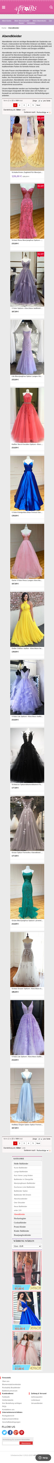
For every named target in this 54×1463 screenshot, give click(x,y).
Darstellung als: (10, 110)
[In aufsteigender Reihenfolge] (49, 112)
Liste (23, 110)
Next (38, 105)
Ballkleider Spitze (21, 1191)
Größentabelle (7, 1400)
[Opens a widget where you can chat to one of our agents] (43, 1458)
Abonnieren (26, 1443)
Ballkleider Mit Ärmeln (22, 1195)
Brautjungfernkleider (22, 1235)
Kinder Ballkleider (21, 1231)
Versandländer (37, 1403)
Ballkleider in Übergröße (23, 1179)
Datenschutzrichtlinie (10, 1419)
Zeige (35, 101)
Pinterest (41, 176)
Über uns (5, 1381)
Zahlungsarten (36, 1397)
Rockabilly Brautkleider (11, 1388)
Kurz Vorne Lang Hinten (23, 1176)
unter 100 (17, 1210)
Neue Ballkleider (20, 1207)
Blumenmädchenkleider (11, 1384)
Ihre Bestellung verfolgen (12, 1403)
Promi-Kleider (20, 1227)
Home (4, 28)
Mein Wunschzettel (22, 21)
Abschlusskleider (20, 1199)
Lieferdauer (35, 1400)
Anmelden (31, 23)
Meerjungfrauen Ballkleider (24, 1183)
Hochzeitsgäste (20, 1218)
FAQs (4, 1406)
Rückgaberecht (8, 1416)
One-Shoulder (19, 1203)
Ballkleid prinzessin (9, 1391)
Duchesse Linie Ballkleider (24, 1187)
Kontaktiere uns (8, 1410)
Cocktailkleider (20, 1223)
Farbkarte (6, 1397)
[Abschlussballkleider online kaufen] (27, 1)
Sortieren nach (29, 112)
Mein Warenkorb (39, 21)
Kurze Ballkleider (20, 1168)
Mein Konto (6, 21)
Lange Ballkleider (21, 1172)
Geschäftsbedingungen (11, 1422)
